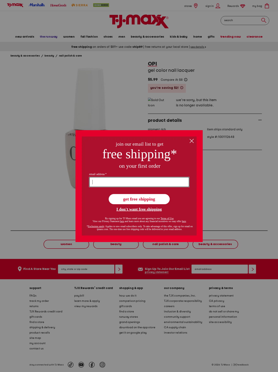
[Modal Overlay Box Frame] (139, 186)
